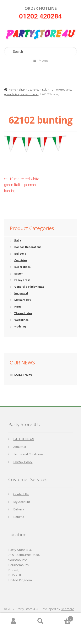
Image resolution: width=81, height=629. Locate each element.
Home (12, 89)
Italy (44, 89)
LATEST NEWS (23, 374)
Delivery (18, 509)
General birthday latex (29, 286)
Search (40, 621)
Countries (33, 89)
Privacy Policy (22, 462)
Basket (62, 617)
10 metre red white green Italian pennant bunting (21, 185)
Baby (17, 240)
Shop (22, 89)
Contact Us (21, 494)
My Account (21, 502)
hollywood (21, 293)
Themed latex (23, 313)
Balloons (20, 253)
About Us (19, 447)
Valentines (21, 319)
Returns (18, 517)
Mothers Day (22, 300)
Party (17, 306)
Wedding (20, 326)
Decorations (22, 267)
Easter (18, 273)
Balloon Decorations (27, 247)
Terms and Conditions (28, 454)
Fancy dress (22, 280)
